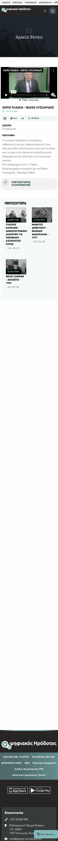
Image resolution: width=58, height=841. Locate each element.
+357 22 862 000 (18, 819)
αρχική (6, 2)
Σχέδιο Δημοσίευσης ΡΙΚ (29, 769)
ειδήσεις (17, 2)
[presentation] (29, 184)
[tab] (29, 184)
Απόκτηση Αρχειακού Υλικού (29, 775)
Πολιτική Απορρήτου (45, 763)
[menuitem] (45, 11)
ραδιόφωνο (45, 2)
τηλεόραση (31, 2)
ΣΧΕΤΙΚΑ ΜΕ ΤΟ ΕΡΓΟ (16, 757)
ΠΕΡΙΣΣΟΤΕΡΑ (15, 203)
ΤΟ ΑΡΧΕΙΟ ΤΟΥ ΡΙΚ (43, 757)
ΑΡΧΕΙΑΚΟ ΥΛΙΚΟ (11, 763)
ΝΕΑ (27, 763)
